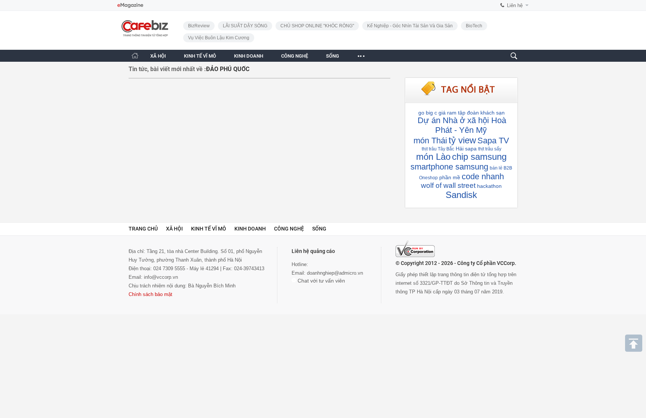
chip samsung (479, 157)
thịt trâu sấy (489, 149)
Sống (319, 229)
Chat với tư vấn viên (320, 281)
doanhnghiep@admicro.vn (335, 273)
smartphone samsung (449, 166)
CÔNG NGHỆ (294, 56)
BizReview (199, 25)
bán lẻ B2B (501, 168)
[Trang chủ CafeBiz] (135, 55)
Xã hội (174, 229)
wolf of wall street (448, 185)
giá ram (447, 113)
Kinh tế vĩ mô (208, 229)
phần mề (449, 177)
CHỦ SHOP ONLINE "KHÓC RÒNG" (317, 25)
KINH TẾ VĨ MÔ (200, 56)
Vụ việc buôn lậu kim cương (218, 37)
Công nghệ (289, 229)
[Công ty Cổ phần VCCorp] (415, 249)
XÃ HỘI (158, 56)
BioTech (474, 25)
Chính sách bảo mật (150, 294)
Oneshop (428, 177)
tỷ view (462, 140)
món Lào (433, 157)
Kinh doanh (250, 229)
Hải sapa (466, 149)
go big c (427, 113)
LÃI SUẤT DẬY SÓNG (245, 25)
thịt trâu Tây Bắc (438, 149)
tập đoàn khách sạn (481, 113)
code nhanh (483, 176)
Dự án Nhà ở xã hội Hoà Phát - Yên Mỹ (462, 125)
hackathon (489, 186)
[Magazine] (130, 5)
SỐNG (332, 56)
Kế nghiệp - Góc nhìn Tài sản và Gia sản (410, 25)
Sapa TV (493, 140)
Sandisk (461, 195)
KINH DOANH (248, 56)
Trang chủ (143, 229)
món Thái (430, 140)
